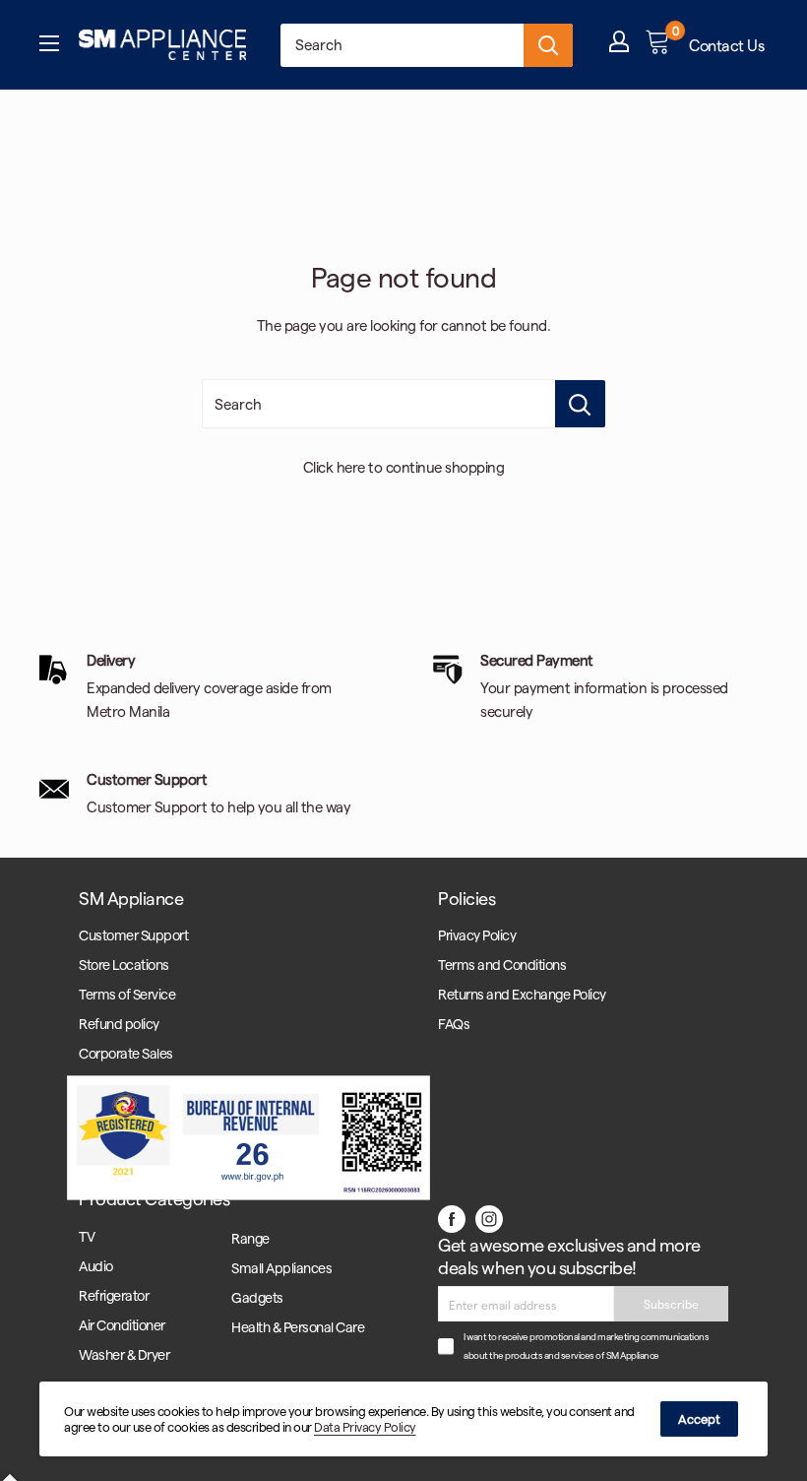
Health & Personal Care (297, 1327)
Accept (699, 1418)
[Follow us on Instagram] (489, 1217)
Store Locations (124, 964)
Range (250, 1238)
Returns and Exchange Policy (522, 994)
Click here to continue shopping (404, 467)
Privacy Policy (477, 935)
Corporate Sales (126, 1053)
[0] (659, 45)
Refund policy (119, 1023)
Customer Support (133, 935)
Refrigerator (114, 1295)
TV (86, 1236)
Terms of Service (127, 994)
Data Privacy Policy (365, 1426)
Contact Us (726, 44)
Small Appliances (281, 1267)
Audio (96, 1265)
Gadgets (257, 1297)
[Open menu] (49, 45)
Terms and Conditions (502, 964)
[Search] (548, 45)
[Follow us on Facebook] (452, 1217)
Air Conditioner (122, 1325)
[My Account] (619, 46)
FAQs (453, 1023)
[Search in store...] (580, 403)
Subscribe (671, 1304)
